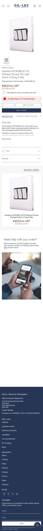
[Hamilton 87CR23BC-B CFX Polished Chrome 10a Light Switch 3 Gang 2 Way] (21, 193)
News (4, 480)
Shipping (5, 158)
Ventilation (6, 435)
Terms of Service (9, 529)
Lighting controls (8, 426)
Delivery (5, 468)
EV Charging (6, 443)
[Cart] (39, 6)
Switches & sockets (9, 430)
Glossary (5, 484)
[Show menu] (3, 6)
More (4, 447)
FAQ (7, 151)
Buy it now (21, 110)
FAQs (4, 464)
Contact (5, 459)
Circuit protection (8, 439)
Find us (4, 476)
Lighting (5, 422)
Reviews (5, 472)
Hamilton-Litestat (8, 68)
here (5, 247)
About (4, 455)
